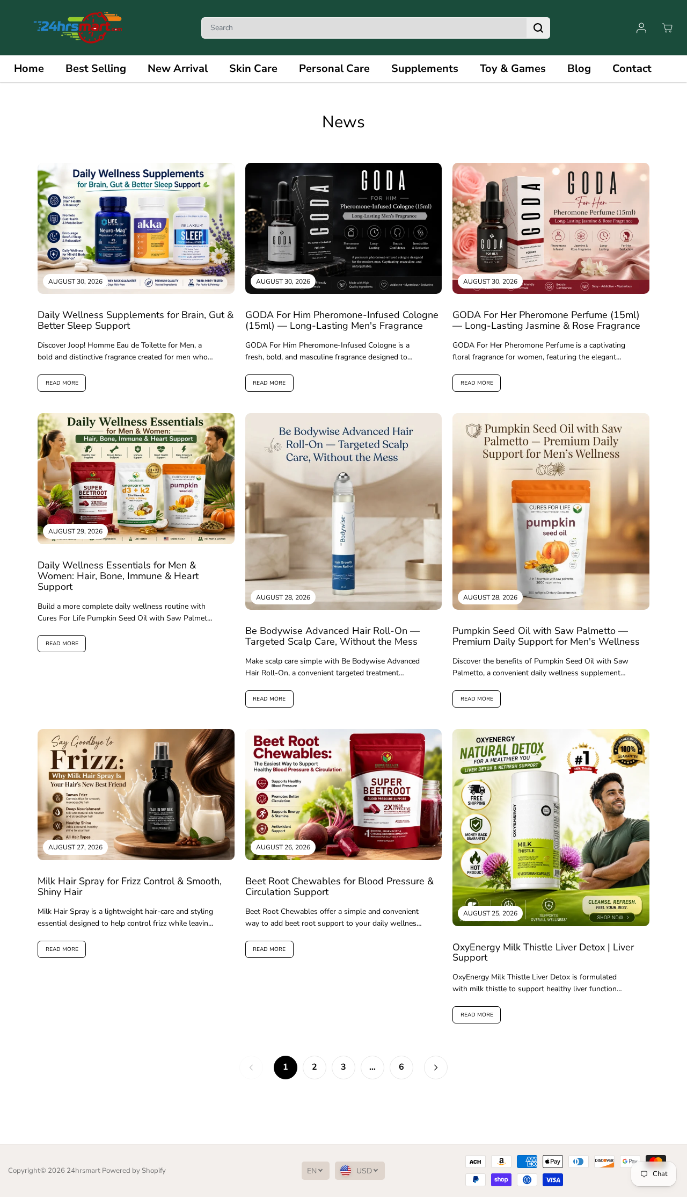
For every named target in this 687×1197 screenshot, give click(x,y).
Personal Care (334, 68)
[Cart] (667, 28)
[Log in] (641, 28)
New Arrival (178, 68)
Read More (62, 383)
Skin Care (253, 68)
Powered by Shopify (134, 1171)
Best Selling (95, 68)
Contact (632, 68)
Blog (579, 68)
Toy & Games (513, 68)
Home (29, 68)
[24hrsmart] (77, 27)
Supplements (424, 68)
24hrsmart (83, 1171)
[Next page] (436, 1067)
